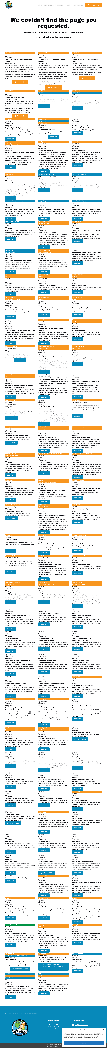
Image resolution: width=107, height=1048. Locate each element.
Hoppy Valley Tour (11, 183)
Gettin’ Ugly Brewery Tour (14, 779)
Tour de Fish (9, 841)
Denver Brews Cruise (79, 708)
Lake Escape (76, 841)
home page (65, 37)
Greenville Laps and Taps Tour (49, 564)
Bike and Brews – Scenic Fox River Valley (20, 330)
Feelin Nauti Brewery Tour (14, 759)
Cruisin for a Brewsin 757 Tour (83, 800)
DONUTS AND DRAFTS (46, 130)
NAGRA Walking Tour (46, 375)
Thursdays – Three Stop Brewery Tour (86, 209)
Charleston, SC (53, 1025)
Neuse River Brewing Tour (81, 638)
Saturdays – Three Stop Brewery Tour (19, 209)
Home (40, 5)
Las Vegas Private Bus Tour (15, 409)
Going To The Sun (44, 841)
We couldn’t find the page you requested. (23, 1014)
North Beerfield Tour (45, 150)
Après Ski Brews (11, 861)
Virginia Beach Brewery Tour (82, 779)
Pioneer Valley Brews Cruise (82, 128)
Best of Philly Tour (78, 544)
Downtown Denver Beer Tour (82, 706)
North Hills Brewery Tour (14, 638)
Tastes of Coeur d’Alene (47, 232)
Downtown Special (79, 285)
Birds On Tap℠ (77, 959)
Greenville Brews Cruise (47, 566)
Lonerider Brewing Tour (47, 660)
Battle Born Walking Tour (81, 437)
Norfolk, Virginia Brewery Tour (49, 779)
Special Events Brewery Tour (82, 861)
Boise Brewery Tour (45, 935)
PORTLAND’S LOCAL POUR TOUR (17, 986)
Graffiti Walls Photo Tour (47, 407)
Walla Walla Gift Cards (13, 558)
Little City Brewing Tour (80, 660)
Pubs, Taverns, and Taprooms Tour (51, 260)
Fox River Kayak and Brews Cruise (17, 464)
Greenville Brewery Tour (47, 708)
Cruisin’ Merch (10, 876)
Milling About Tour (45, 593)
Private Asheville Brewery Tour (49, 181)
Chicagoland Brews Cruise (14, 332)
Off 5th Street (10, 285)
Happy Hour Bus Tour (13, 738)
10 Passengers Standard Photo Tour (85, 381)
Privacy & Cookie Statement (53, 1046)
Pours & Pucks (10, 959)
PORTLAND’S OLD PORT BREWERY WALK (87, 933)
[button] (103, 1030)
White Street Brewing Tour (81, 615)
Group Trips (48, 5)
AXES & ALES (77, 99)
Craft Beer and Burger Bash (82, 357)
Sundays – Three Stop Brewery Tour (85, 183)
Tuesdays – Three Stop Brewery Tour (18, 230)
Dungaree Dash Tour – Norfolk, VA (50, 798)
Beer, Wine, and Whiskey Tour (16, 488)
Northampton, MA (53, 1027)
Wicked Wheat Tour (79, 593)
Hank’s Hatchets (89, 464)
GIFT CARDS (42, 955)
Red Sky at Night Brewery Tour (16, 798)
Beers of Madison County (47, 308)
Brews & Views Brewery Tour (15, 907)
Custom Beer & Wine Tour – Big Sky (51, 884)
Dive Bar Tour (43, 907)
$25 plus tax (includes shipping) (83, 254)
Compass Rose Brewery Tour (15, 683)
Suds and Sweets (44, 462)
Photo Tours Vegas (79, 383)
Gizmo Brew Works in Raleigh (49, 613)
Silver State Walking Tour (47, 437)
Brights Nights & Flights (13, 128)
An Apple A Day (10, 593)
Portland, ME (53, 1029)
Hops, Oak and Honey (13, 308)
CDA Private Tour (11, 353)
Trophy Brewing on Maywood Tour (17, 615)
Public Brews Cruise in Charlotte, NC (51, 820)
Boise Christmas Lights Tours (16, 933)
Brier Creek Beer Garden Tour (83, 685)
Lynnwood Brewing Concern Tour (17, 660)
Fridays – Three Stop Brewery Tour (51, 209)
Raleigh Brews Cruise (13, 617)
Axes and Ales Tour (79, 462)
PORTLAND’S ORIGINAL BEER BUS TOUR (53, 984)
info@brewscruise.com (81, 1025)
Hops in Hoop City (78, 150)
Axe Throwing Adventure (81, 126)
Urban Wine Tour (78, 907)
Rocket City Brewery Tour (81, 308)
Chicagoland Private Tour (14, 511)
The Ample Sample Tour (47, 544)
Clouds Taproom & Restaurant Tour (51, 683)
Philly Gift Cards (11, 539)
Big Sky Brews (77, 818)
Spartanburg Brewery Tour (15, 708)
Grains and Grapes (79, 330)
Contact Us (78, 5)
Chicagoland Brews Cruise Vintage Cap (86, 252)
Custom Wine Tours (45, 861)
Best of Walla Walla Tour (81, 564)
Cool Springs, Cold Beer (47, 285)
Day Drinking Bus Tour (46, 738)
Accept (84, 1043)
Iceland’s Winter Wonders (14, 97)
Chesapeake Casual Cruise (82, 759)
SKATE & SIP (43, 97)
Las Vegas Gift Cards (79, 402)
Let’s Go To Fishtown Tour (81, 513)
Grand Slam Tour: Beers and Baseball (18, 260)
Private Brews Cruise (12, 814)
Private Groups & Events (81, 732)
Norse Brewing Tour (45, 638)
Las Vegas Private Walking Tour (16, 435)
